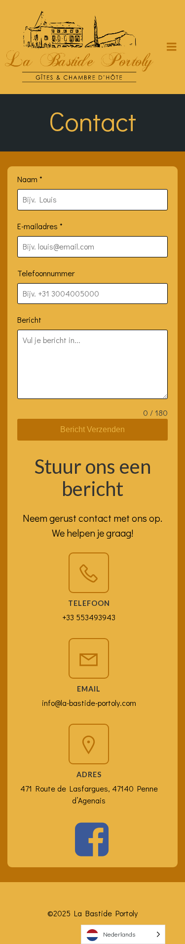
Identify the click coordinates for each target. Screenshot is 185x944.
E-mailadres (40, 226)
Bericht (29, 319)
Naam (29, 179)
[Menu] (171, 47)
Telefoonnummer (45, 273)
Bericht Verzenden (92, 429)
